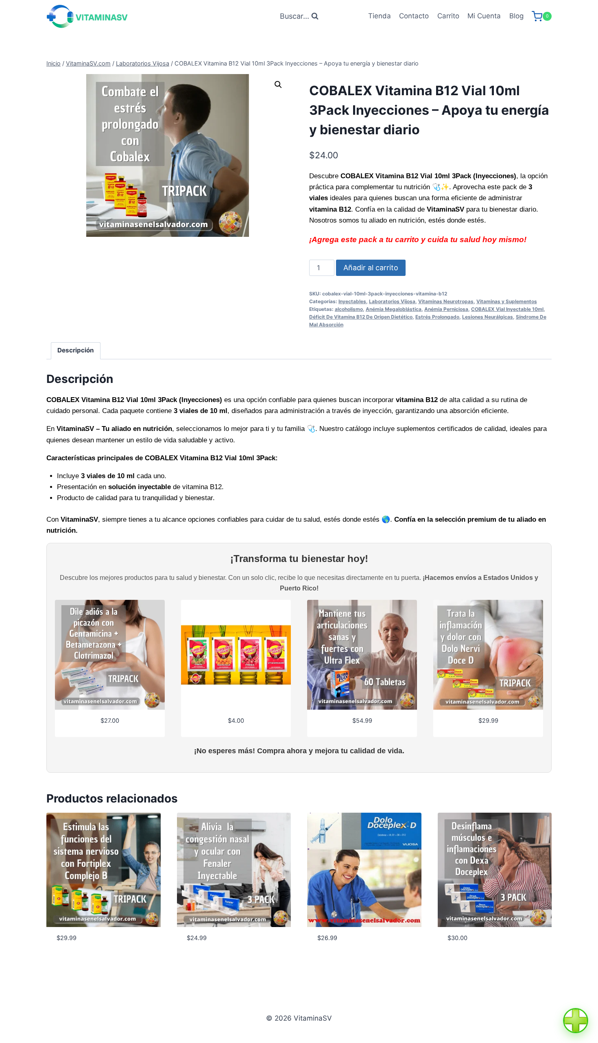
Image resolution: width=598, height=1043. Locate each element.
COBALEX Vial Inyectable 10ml (507, 309)
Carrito (448, 16)
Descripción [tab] (75, 350)
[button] (278, 84)
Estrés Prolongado (437, 317)
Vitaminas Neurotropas (446, 301)
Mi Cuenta (484, 16)
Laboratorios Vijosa (392, 301)
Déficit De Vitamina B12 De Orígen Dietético (360, 317)
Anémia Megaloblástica (393, 309)
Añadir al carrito (370, 267)
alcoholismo (349, 309)
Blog (516, 16)
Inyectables (352, 301)
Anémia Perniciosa (446, 309)
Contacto (414, 16)
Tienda (379, 16)
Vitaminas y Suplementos (506, 301)
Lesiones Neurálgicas (487, 317)
